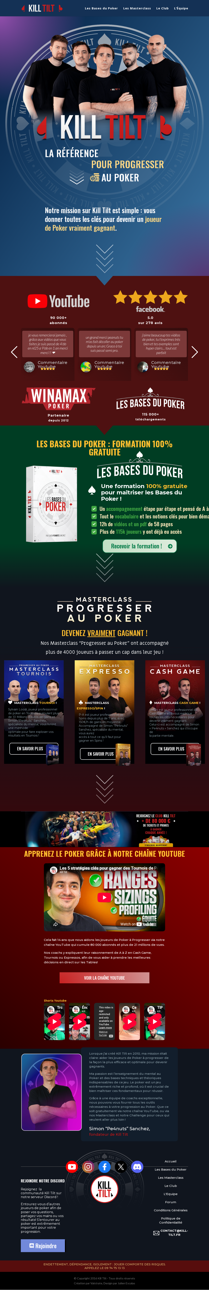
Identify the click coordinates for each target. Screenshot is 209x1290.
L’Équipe (181, 8)
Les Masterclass (137, 8)
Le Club (162, 8)
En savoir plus (30, 748)
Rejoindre (45, 1245)
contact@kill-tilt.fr (174, 1233)
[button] (14, 352)
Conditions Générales (171, 1210)
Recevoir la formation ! (136, 546)
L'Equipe (171, 1194)
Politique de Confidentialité (170, 1220)
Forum (170, 1202)
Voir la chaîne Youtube (104, 978)
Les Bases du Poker (101, 8)
